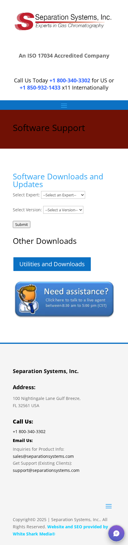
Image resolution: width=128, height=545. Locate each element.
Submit (21, 224)
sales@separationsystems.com (43, 456)
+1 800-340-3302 (69, 80)
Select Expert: (26, 195)
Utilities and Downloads (52, 264)
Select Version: (27, 210)
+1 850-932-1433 (40, 87)
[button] (116, 533)
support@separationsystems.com (46, 470)
